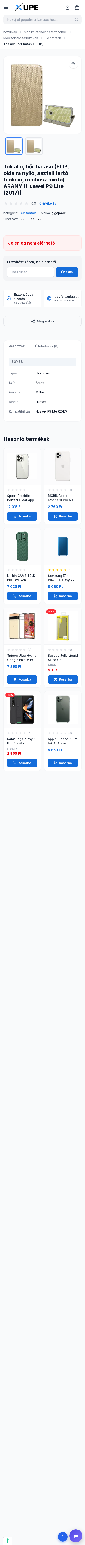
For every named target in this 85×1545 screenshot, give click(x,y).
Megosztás (45, 321)
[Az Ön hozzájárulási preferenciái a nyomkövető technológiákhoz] (7, 1541)
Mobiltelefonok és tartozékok (45, 32)
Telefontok (53, 38)
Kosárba (24, 516)
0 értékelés (47, 203)
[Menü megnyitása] (6, 7)
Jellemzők (17, 346)
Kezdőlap (10, 32)
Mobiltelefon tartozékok (20, 38)
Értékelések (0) (46, 346)
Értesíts (67, 272)
